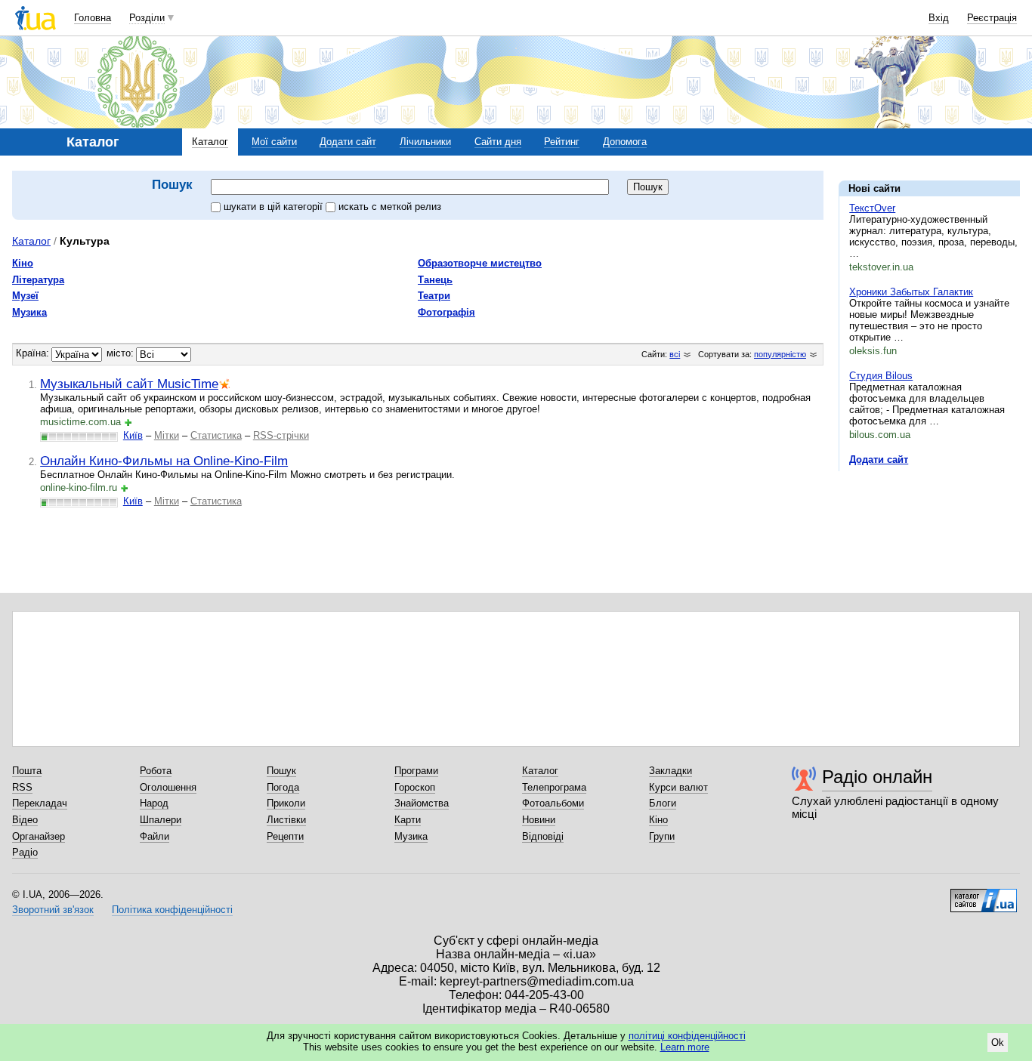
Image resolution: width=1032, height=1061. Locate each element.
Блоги (662, 803)
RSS (22, 787)
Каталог (210, 141)
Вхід (938, 17)
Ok (997, 1042)
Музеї (25, 295)
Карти (407, 819)
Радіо (25, 852)
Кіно (22, 263)
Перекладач (39, 803)
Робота (155, 770)
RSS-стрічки (281, 435)
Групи (662, 836)
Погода (283, 787)
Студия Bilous (881, 375)
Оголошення (168, 787)
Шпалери (160, 819)
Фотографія (446, 312)
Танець (435, 279)
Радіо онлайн (877, 776)
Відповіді (543, 836)
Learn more (684, 1047)
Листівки (286, 819)
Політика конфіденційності (172, 909)
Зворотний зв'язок (53, 909)
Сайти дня (497, 141)
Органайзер (38, 836)
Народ (154, 803)
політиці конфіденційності (687, 1035)
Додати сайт (348, 141)
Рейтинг (561, 141)
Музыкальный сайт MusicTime (129, 383)
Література (38, 279)
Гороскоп (414, 787)
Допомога (625, 141)
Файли (154, 836)
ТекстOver (872, 208)
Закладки (670, 770)
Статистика (216, 435)
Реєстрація (992, 17)
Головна (92, 17)
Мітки (166, 435)
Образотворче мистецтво (480, 263)
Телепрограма (554, 787)
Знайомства (421, 803)
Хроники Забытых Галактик (911, 292)
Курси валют (678, 787)
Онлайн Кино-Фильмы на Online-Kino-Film (164, 460)
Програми (416, 770)
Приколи (286, 803)
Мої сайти (274, 141)
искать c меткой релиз (389, 206)
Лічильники (425, 141)
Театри (434, 295)
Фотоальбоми (553, 803)
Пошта (27, 770)
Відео (25, 819)
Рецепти (285, 836)
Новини (538, 819)
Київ (133, 435)
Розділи (147, 17)
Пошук (281, 770)
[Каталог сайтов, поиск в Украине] (983, 895)
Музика (29, 312)
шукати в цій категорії (275, 206)
